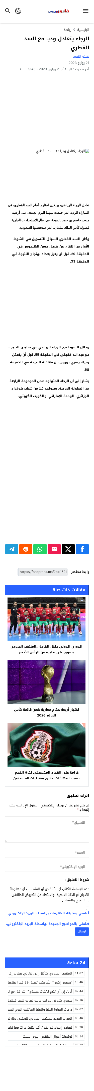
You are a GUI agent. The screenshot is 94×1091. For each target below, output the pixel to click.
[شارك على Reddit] (26, 549)
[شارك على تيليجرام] (12, 549)
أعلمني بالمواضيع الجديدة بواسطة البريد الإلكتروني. (47, 924)
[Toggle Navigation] (87, 11)
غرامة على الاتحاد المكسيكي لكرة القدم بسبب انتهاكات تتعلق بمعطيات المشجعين (46, 775)
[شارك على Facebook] (82, 549)
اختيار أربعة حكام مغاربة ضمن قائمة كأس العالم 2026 (46, 712)
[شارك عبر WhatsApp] (40, 549)
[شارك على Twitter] (68, 549)
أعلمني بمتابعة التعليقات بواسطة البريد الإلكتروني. (48, 913)
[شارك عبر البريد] (54, 549)
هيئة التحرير (80, 56)
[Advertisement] (47, 110)
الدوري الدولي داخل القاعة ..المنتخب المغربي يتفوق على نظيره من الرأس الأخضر (46, 649)
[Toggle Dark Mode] (18, 11)
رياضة (67, 30)
